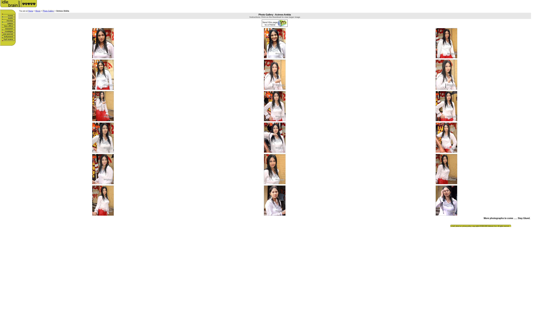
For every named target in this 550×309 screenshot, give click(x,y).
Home (30, 11)
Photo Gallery (48, 11)
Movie (37, 11)
